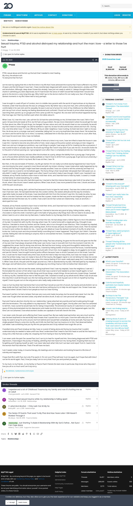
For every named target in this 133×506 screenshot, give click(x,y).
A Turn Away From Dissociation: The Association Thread (117, 272)
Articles (38, 15)
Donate (116, 89)
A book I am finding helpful (116, 308)
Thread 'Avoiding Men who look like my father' (116, 221)
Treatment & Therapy (114, 304)
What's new (22, 15)
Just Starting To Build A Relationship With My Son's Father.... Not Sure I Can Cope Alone (44, 424)
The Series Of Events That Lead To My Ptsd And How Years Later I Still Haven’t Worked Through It (42, 414)
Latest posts (111, 257)
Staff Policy (59, 492)
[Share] (93, 60)
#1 (96, 60)
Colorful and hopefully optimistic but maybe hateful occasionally (117, 284)
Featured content (114, 179)
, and (20, 371)
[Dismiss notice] (130, 27)
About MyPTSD (60, 476)
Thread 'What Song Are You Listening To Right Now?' (117, 131)
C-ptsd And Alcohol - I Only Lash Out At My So (28, 406)
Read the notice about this (43, 27)
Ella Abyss (11, 418)
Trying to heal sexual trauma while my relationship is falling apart (37, 399)
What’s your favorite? (114, 261)
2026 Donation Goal (111, 59)
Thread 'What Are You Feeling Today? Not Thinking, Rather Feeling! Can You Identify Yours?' (118, 154)
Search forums (21, 21)
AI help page (57, 33)
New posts (8, 21)
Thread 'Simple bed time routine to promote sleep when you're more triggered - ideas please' (118, 208)
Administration (60, 480)
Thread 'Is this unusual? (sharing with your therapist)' (117, 185)
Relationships (110, 334)
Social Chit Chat (111, 266)
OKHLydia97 (100, 491)
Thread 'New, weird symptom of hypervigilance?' (117, 232)
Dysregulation (111, 315)
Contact (52, 15)
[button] (30, 15)
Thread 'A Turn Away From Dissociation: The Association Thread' (117, 106)
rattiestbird (12, 401)
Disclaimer (20, 479)
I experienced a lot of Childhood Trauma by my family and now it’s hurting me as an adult (45, 390)
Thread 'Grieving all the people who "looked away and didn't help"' (118, 243)
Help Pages (59, 488)
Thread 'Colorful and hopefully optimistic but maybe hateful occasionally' (118, 119)
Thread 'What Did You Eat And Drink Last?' (118, 141)
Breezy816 (11, 408)
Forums (7, 15)
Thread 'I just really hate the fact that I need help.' (117, 195)
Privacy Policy (29, 479)
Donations (67, 15)
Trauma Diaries (111, 291)
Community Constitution (64, 484)
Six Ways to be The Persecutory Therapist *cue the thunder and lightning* (117, 297)
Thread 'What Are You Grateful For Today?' (114, 167)
